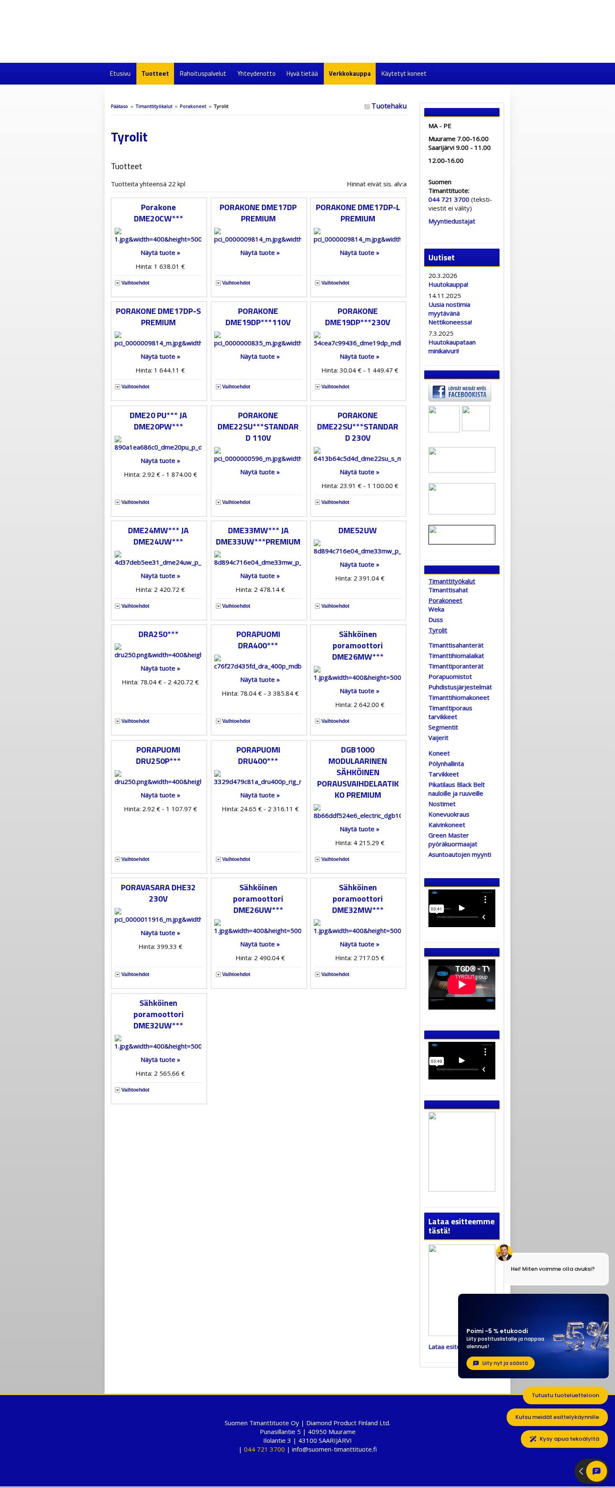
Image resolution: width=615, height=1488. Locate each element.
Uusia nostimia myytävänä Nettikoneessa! (450, 313)
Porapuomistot (450, 676)
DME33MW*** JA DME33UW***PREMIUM (258, 536)
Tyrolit (437, 630)
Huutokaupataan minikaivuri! (452, 346)
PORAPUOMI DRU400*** (258, 755)
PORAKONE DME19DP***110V (258, 316)
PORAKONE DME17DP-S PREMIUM (158, 316)
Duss (435, 619)
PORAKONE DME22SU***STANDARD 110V (258, 426)
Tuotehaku (388, 106)
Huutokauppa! (448, 284)
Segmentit (443, 727)
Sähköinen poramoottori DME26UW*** (258, 898)
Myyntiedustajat (451, 221)
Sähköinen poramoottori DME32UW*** (158, 1014)
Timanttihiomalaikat (456, 655)
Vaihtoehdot (135, 283)
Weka (436, 609)
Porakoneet (193, 106)
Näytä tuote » (160, 252)
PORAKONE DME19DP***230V (357, 316)
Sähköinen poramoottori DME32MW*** (358, 898)
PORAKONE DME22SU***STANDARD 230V (357, 426)
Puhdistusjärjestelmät (460, 687)
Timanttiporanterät (456, 666)
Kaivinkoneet (446, 824)
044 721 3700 (448, 199)
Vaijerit (438, 737)
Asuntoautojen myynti (459, 854)
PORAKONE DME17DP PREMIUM (258, 212)
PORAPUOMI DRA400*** (258, 639)
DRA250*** (158, 633)
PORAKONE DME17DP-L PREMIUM (358, 212)
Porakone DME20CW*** (158, 212)
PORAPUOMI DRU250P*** (158, 755)
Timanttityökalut (154, 106)
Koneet (439, 753)
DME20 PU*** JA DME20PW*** (158, 421)
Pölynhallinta (446, 763)
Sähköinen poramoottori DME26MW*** (358, 645)
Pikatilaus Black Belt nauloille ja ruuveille (456, 788)
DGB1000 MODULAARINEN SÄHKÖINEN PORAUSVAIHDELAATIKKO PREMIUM (358, 772)
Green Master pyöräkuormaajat (452, 839)
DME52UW (357, 530)
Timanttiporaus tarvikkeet (450, 712)
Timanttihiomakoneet (458, 697)
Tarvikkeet (443, 774)
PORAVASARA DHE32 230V (158, 893)
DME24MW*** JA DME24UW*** (158, 536)
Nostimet (442, 803)
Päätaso (119, 106)
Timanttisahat (448, 590)
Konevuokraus (448, 814)
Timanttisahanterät (456, 645)
